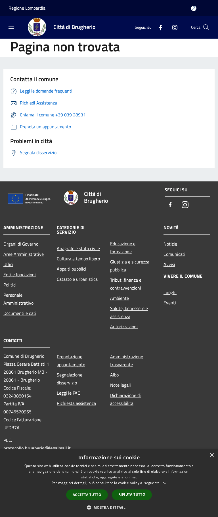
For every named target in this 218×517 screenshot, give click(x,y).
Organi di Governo (20, 243)
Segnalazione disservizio (69, 378)
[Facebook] (158, 27)
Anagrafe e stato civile (78, 248)
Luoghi (170, 292)
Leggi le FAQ (69, 393)
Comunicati (174, 254)
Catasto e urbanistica (77, 279)
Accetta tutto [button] (87, 494)
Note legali (120, 385)
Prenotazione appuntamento (71, 360)
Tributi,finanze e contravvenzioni (125, 284)
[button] (109, 507)
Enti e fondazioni (19, 274)
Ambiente (119, 298)
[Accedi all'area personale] (194, 8)
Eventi (170, 302)
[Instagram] (172, 27)
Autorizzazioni (124, 326)
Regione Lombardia (27, 8)
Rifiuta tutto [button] (131, 494)
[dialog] (109, 483)
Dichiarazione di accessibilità (125, 399)
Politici (9, 284)
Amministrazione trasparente (126, 360)
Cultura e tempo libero (78, 258)
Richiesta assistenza (76, 403)
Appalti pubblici (71, 268)
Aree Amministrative (23, 254)
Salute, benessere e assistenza (129, 312)
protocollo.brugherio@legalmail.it (37, 448)
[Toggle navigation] (11, 26)
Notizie (170, 243)
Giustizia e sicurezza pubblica (129, 265)
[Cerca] (206, 27)
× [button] (211, 455)
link (163, 482)
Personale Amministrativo (18, 299)
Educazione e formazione (122, 247)
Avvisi (169, 264)
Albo (114, 374)
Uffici (8, 264)
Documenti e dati (19, 313)
